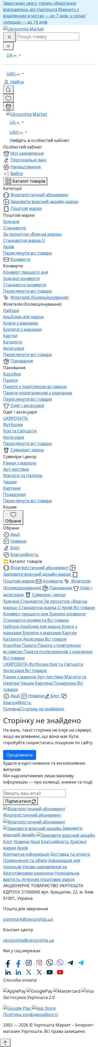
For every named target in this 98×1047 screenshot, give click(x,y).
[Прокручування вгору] (5, 1043)
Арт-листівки (16, 469)
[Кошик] (8, 106)
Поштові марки (26, 208)
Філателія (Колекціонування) (39, 297)
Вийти (16, 173)
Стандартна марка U (24, 240)
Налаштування (25, 167)
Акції (15, 534)
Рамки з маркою (19, 463)
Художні (11, 221)
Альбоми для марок (23, 317)
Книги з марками (20, 323)
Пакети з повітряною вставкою (35, 386)
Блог (15, 548)
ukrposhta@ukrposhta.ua (28, 940)
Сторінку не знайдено (42, 709)
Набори (11, 310)
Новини (18, 541)
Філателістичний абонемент (39, 195)
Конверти (20, 259)
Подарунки (14, 494)
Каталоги (12, 342)
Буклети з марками (22, 329)
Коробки (12, 374)
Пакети (10, 380)
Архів (8, 247)
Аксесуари (13, 348)
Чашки (10, 482)
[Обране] (8, 98)
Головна (11, 709)
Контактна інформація (26, 854)
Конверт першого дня (25, 272)
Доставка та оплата (70, 854)
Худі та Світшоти (20, 431)
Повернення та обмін (25, 860)
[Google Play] (17, 1008)
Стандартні (14, 228)
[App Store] (44, 1008)
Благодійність (24, 554)
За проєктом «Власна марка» (32, 234)
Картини (12, 488)
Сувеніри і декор (27, 450)
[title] (8, 90)
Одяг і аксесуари (27, 405)
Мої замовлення (27, 153)
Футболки (13, 424)
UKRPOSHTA (15, 418)
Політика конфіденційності (30, 1014)
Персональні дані (28, 160)
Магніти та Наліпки (22, 475)
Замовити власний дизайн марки (44, 201)
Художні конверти (21, 278)
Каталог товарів (28, 181)
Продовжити (20, 755)
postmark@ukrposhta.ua (28, 919)
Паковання (21, 361)
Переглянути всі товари (27, 253)
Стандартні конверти (24, 285)
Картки (10, 336)
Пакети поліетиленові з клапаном (37, 393)
